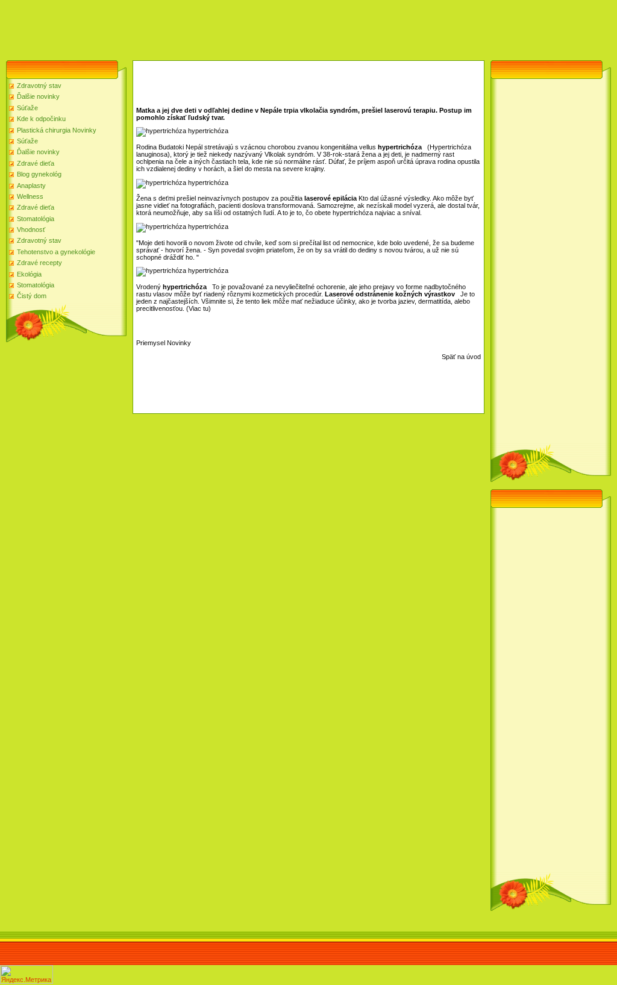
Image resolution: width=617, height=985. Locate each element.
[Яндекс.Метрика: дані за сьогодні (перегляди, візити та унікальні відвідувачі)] (26, 974)
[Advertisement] (219, 27)
